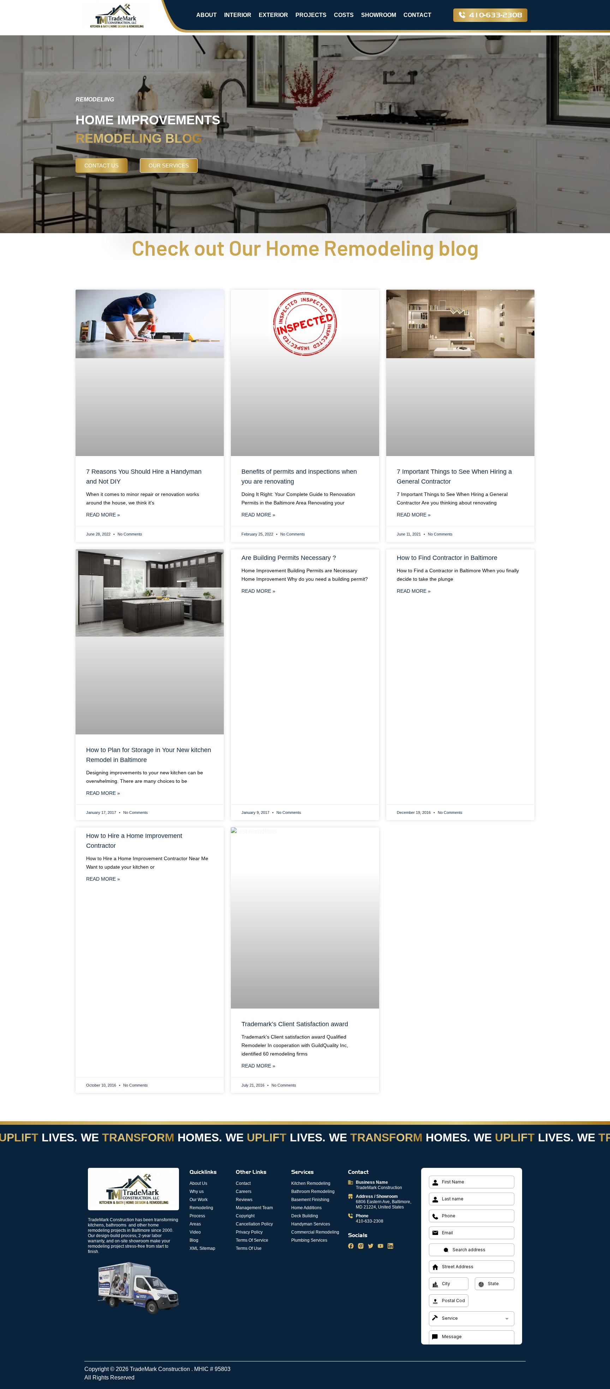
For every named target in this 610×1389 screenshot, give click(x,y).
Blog (194, 1240)
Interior (237, 15)
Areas (195, 1224)
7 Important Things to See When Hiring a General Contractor (454, 476)
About (206, 15)
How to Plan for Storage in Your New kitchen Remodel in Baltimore (148, 754)
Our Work (199, 1199)
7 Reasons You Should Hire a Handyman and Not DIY (144, 476)
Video (195, 1232)
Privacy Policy (249, 1232)
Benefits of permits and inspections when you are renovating (299, 476)
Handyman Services (310, 1224)
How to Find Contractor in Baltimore (447, 557)
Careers (243, 1191)
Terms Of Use (249, 1248)
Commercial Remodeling (315, 1232)
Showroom (378, 15)
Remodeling (201, 1207)
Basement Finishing (310, 1199)
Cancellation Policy (254, 1224)
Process (197, 1215)
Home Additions (306, 1207)
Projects (311, 15)
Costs (344, 15)
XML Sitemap (202, 1248)
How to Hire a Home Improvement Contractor (134, 840)
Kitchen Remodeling (310, 1183)
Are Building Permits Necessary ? (288, 557)
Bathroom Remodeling (313, 1191)
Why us (197, 1191)
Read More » (103, 515)
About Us (198, 1183)
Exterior (273, 15)
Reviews (244, 1199)
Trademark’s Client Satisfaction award (294, 1024)
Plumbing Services (309, 1240)
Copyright (245, 1215)
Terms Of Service (252, 1240)
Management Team (254, 1207)
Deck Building (304, 1215)
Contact (417, 15)
